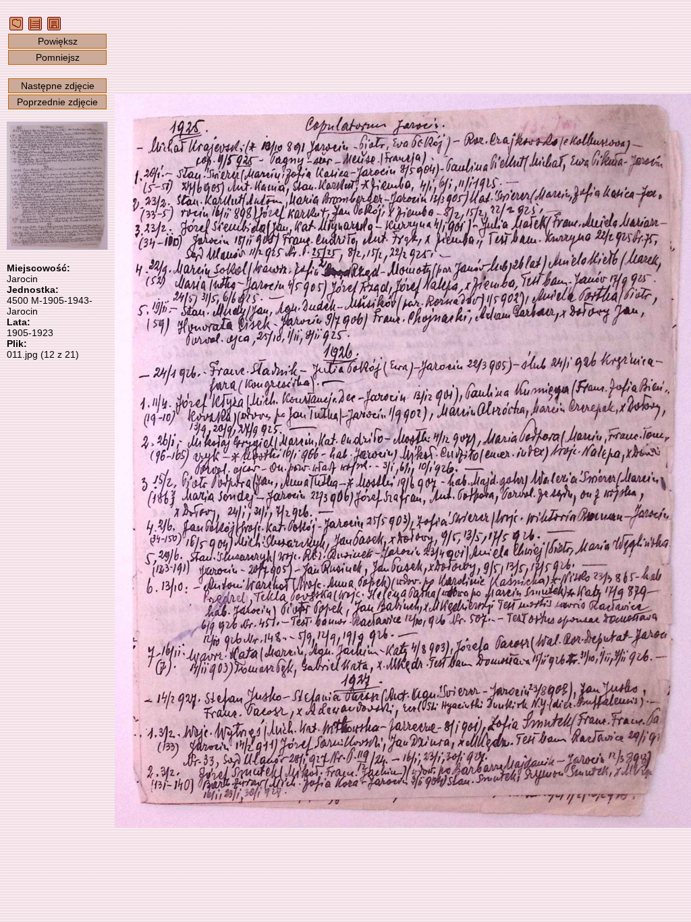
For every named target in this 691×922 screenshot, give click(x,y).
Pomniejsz (58, 57)
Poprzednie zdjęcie (57, 102)
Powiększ (58, 41)
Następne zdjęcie (57, 85)
